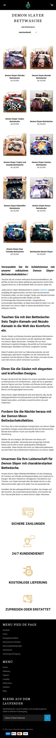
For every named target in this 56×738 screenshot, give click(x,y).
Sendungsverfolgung (11, 654)
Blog (5, 691)
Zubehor (6, 687)
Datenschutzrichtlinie (12, 642)
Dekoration (7, 683)
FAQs (5, 634)
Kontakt (6, 630)
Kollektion (43, 290)
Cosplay (6, 679)
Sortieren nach (28, 27)
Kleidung (6, 671)
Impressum (7, 650)
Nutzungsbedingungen (12, 646)
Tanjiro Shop (12, 729)
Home (5, 667)
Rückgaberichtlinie (10, 638)
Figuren (6, 675)
